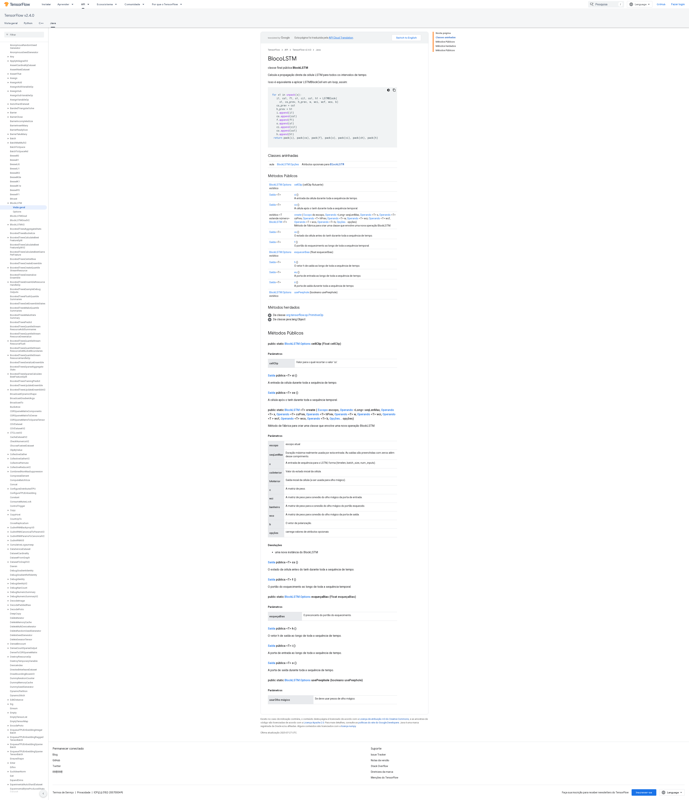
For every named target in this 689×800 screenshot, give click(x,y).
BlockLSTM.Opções (288, 164)
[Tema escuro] (388, 90)
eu (295, 272)
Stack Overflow (379, 766)
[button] (23, 57)
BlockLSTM (337, 164)
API (83, 4)
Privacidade (83, 792)
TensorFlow (274, 49)
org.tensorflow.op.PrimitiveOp (304, 315)
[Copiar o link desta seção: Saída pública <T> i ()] (299, 646)
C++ (41, 23)
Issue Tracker (378, 754)
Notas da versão (380, 760)
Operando (330, 214)
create (298, 214)
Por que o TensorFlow (165, 4)
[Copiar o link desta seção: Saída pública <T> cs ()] (302, 562)
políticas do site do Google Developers (378, 722)
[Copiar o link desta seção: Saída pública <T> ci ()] (301, 375)
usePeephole (301, 292)
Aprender (63, 4)
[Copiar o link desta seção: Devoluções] (285, 545)
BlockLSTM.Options (280, 184)
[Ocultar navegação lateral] (43, 793)
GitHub (661, 4)
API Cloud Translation (341, 37)
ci (295, 194)
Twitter (57, 766)
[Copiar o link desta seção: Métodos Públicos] (301, 176)
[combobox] (606, 4)
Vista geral (10, 23)
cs (295, 232)
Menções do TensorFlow (384, 777)
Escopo (308, 214)
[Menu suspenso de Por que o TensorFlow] (182, 4)
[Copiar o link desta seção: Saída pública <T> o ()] (300, 663)
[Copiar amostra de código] (394, 90)
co (295, 204)
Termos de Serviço (63, 792)
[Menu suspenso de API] (89, 4)
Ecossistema (105, 4)
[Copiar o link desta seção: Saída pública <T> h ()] (300, 628)
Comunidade (132, 4)
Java (53, 23)
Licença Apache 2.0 (314, 722)
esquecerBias (302, 252)
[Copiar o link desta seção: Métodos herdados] (303, 308)
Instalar (46, 4)
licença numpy (348, 726)
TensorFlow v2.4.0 (19, 15)
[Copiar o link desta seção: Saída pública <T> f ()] (300, 579)
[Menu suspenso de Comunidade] (144, 4)
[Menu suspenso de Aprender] (73, 4)
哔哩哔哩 (58, 771)
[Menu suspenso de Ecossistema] (117, 4)
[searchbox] (24, 35)
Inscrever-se (644, 792)
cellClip (298, 184)
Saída (272, 194)
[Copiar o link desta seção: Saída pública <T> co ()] (302, 393)
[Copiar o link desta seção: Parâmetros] (286, 354)
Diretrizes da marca (382, 771)
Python (28, 23)
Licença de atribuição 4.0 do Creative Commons (384, 719)
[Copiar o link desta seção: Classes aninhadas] (301, 156)
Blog (55, 754)
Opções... (342, 222)
